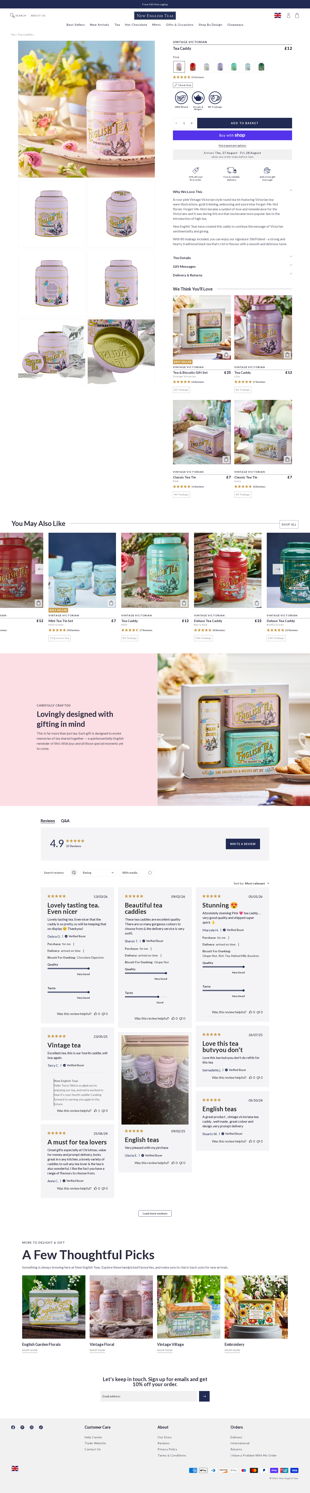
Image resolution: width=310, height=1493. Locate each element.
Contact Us (93, 1449)
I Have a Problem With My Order (253, 1455)
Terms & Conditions (172, 1455)
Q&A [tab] (65, 820)
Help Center (93, 1437)
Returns (236, 1449)
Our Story (165, 1437)
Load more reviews (155, 1213)
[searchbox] (55, 872)
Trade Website (95, 1443)
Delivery (236, 1437)
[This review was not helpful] (103, 1014)
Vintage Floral (102, 1344)
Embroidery (234, 1344)
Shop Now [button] (30, 1350)
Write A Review (243, 844)
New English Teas (288, 1478)
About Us (38, 15)
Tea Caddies (26, 34)
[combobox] (98, 872)
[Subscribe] (204, 1396)
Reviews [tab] (48, 820)
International (239, 1443)
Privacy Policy (167, 1449)
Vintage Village (170, 1344)
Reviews (164, 1443)
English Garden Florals (41, 1344)
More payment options (232, 145)
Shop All (289, 524)
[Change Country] (280, 16)
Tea (13, 34)
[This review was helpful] (95, 1014)
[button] (298, 16)
